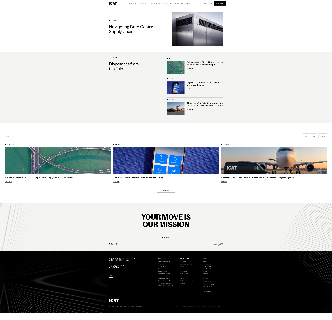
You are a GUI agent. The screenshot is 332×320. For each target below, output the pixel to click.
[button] (133, 3)
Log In (210, 3)
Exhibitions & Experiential (187, 281)
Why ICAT (165, 3)
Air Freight (161, 264)
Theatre (182, 283)
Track (204, 3)
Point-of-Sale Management (165, 283)
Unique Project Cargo (164, 278)
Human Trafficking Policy (186, 307)
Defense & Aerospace (186, 264)
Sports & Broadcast (185, 276)
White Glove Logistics (164, 273)
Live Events (183, 261)
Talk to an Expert (207, 286)
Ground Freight (162, 268)
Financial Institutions (186, 268)
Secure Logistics (162, 271)
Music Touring (184, 273)
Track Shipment (206, 291)
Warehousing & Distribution (165, 285)
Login (204, 289)
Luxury (182, 266)
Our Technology (155, 3)
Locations (205, 273)
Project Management (164, 261)
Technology (183, 271)
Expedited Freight (163, 276)
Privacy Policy (217, 307)
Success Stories (174, 3)
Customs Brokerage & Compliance (167, 281)
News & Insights (185, 3)
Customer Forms (207, 281)
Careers (204, 271)
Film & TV (182, 278)
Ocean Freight (162, 266)
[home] (113, 3)
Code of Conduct (204, 307)
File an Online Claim (208, 284)
